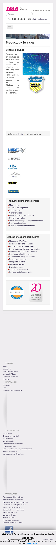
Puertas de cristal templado (12, 507)
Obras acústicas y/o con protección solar (17, 449)
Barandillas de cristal (10, 512)
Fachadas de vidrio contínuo (13, 497)
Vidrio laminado (8, 438)
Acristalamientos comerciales (13, 499)
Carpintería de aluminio (11, 520)
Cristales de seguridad (11, 436)
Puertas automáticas (10, 451)
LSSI (4, 387)
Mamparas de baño (9, 515)
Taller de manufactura (10, 371)
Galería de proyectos (10, 376)
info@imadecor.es (39, 19)
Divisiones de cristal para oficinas (14, 504)
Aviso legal (6, 385)
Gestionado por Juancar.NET (13, 390)
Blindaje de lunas (9, 517)
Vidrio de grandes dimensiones (13, 454)
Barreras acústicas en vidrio (13, 522)
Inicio (4, 366)
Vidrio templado (8, 441)
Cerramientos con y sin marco (13, 510)
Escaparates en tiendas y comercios (15, 502)
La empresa (7, 369)
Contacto (6, 379)
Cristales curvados (9, 446)
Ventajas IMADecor (9, 374)
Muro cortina (7, 433)
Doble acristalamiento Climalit (13, 443)
